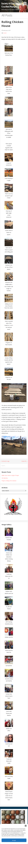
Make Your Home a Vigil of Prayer (10, 475)
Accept (14, 840)
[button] (25, 826)
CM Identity (5, 478)
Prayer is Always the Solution (9, 480)
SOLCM (4, 33)
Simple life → (24, 461)
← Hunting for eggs (4, 461)
